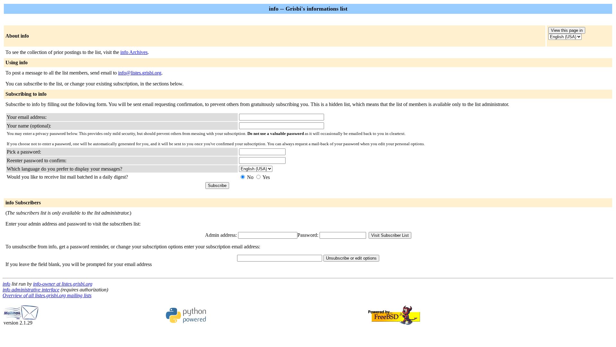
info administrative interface (31, 289)
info (6, 284)
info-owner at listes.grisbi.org (62, 284)
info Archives (134, 52)
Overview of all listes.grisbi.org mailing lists (47, 295)
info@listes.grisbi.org (139, 73)
